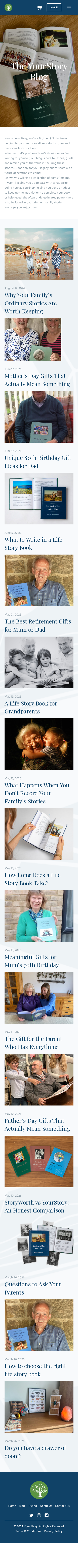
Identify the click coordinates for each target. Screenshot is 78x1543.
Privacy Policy (53, 1531)
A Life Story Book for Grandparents (31, 707)
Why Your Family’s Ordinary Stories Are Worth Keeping (31, 303)
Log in (54, 7)
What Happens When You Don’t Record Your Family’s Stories (37, 793)
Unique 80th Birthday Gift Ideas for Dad (38, 462)
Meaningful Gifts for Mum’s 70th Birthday (32, 961)
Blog (22, 1506)
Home (12, 1506)
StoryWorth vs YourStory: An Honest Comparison (37, 1206)
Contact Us (62, 1506)
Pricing (32, 1506)
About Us (46, 1506)
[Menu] (68, 7)
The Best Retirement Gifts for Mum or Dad (38, 625)
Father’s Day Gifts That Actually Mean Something (37, 1124)
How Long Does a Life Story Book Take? (33, 879)
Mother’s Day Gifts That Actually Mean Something (37, 380)
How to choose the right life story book (35, 1370)
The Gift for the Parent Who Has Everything (33, 1043)
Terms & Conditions (28, 1531)
